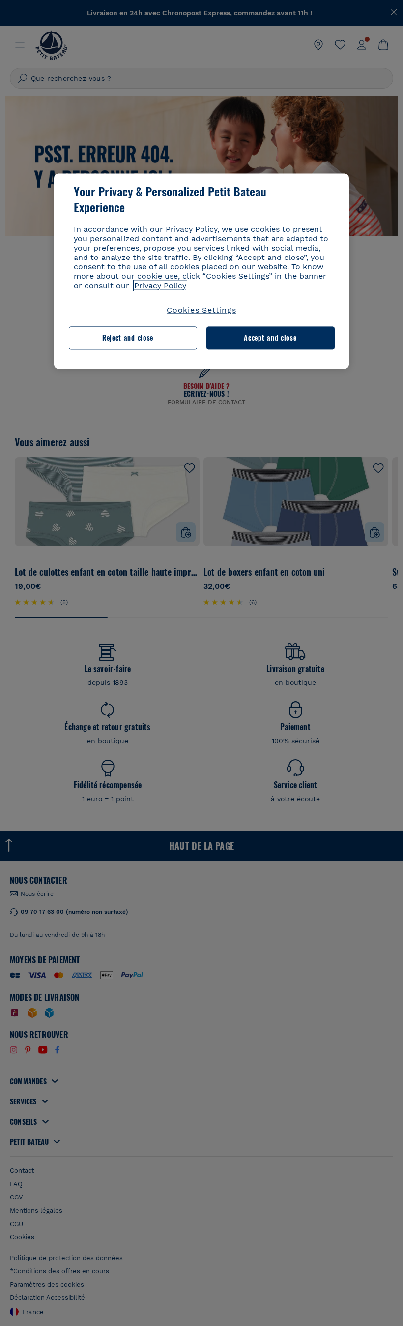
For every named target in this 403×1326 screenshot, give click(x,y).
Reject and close (127, 338)
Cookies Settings (201, 310)
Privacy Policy (160, 285)
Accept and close (270, 338)
